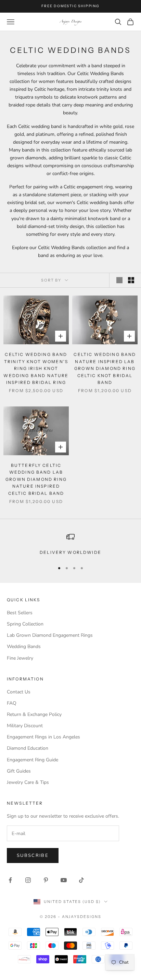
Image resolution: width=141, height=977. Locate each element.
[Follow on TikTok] (81, 880)
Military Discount (25, 725)
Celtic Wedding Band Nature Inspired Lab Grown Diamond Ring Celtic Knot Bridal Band (105, 368)
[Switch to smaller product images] (131, 280)
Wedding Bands (24, 646)
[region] (70, 544)
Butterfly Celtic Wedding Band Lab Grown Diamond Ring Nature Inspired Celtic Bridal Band (36, 479)
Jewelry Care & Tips (28, 782)
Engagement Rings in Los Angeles (43, 737)
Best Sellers (20, 612)
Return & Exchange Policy (34, 714)
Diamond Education (27, 748)
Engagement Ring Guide (32, 760)
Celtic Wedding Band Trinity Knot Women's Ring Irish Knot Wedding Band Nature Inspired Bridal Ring (35, 368)
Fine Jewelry (20, 658)
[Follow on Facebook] (10, 880)
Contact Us (18, 692)
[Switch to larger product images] (119, 280)
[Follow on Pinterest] (45, 880)
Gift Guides (19, 771)
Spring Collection (25, 624)
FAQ (11, 703)
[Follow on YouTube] (63, 880)
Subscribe (33, 855)
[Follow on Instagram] (28, 880)
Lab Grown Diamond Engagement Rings (50, 635)
